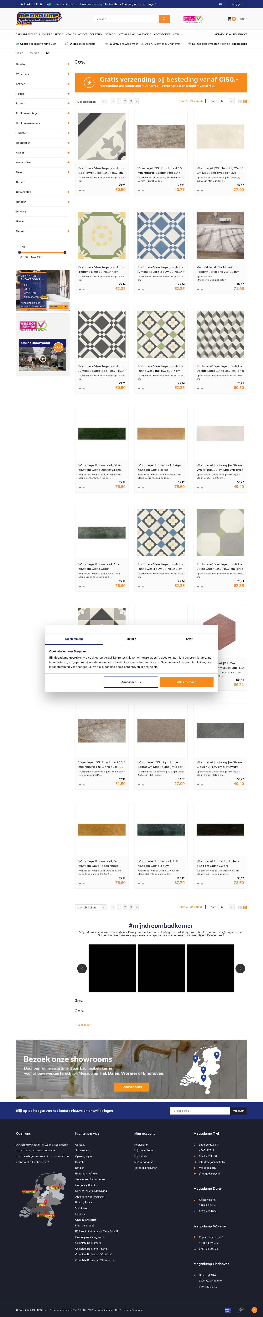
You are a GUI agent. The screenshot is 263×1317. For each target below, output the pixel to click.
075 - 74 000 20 (208, 1248)
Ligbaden (110, 34)
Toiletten (96, 34)
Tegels (59, 34)
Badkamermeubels (28, 34)
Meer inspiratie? (84, 1225)
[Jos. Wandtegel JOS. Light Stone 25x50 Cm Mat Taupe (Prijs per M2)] (161, 730)
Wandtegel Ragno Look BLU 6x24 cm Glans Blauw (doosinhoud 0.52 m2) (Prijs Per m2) (160, 863)
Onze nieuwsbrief (85, 1219)
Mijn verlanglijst (143, 1161)
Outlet (20, 182)
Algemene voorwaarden (89, 1196)
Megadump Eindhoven (211, 1264)
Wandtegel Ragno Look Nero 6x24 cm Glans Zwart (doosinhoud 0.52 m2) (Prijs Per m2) (219, 863)
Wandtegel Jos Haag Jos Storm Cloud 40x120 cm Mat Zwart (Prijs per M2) (219, 764)
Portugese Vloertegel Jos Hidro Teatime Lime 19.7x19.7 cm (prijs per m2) (101, 269)
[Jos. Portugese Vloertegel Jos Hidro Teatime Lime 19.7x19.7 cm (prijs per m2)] (102, 235)
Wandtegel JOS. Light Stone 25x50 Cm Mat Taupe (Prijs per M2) (160, 764)
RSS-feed (42, 1310)
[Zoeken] (164, 19)
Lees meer (84, 1024)
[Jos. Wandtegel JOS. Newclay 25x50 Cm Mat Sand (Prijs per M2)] (220, 136)
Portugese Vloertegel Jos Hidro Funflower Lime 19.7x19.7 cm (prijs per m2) (160, 368)
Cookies (80, 1213)
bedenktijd (82, 43)
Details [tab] (131, 638)
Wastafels (144, 34)
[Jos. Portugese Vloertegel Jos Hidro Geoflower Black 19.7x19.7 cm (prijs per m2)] (102, 136)
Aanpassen (128, 682)
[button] (112, 968)
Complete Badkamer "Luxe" (91, 1248)
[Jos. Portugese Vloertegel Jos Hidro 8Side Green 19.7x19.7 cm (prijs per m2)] (220, 532)
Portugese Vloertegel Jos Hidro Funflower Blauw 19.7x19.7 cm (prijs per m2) (160, 566)
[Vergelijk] (220, 4)
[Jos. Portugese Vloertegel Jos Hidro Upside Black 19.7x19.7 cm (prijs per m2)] (220, 334)
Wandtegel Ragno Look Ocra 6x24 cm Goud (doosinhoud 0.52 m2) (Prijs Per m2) (99, 863)
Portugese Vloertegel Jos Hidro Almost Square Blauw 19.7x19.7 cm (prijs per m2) (160, 269)
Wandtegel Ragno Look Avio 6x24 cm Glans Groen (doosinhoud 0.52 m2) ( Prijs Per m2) (101, 566)
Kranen (71, 34)
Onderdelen (23, 191)
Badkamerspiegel (27, 113)
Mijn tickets (140, 1156)
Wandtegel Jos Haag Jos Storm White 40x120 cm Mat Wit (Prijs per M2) (220, 467)
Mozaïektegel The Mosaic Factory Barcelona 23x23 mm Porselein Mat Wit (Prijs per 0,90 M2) (220, 269)
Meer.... (177, 34)
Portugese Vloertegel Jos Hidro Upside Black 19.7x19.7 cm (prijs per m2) (220, 368)
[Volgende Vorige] (137, 101)
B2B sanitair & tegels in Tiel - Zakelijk (97, 1231)
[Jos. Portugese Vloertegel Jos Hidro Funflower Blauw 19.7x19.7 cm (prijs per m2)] (161, 532)
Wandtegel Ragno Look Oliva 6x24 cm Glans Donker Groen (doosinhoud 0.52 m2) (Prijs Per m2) (101, 467)
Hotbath (21, 201)
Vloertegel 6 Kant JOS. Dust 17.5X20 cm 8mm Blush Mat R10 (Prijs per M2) (220, 665)
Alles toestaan (186, 682)
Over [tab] (189, 638)
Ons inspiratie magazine (89, 1237)
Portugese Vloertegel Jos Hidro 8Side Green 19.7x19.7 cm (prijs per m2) (220, 566)
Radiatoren (23, 142)
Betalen (80, 1167)
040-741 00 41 (208, 1286)
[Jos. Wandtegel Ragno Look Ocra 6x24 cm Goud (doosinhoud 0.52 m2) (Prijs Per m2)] (102, 829)
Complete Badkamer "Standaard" (95, 1260)
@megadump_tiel (209, 1173)
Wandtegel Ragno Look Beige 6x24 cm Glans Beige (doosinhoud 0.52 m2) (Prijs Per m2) (160, 467)
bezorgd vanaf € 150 (38, 43)
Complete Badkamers (88, 1242)
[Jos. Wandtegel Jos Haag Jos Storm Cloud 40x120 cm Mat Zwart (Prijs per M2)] (220, 730)
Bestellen (80, 1161)
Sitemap (54, 1310)
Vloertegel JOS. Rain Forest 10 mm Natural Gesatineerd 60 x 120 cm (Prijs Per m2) (159, 170)
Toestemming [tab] (73, 638)
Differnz (21, 211)
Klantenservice (236, 34)
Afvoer (83, 34)
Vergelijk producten (145, 1167)
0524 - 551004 (208, 1211)
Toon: (212, 101)
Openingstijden (84, 1156)
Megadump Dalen (208, 1188)
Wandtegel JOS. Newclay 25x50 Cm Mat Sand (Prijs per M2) (220, 170)
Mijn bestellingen (144, 1150)
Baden (20, 103)
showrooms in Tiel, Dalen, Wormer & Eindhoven (145, 43)
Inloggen (237, 4)
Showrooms (82, 1150)
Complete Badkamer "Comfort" (93, 1254)
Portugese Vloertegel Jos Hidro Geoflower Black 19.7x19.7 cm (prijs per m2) (101, 170)
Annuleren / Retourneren (90, 1179)
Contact (80, 1144)
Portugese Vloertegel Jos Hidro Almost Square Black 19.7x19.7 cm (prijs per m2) (101, 368)
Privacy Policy (83, 1202)
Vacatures (81, 1208)
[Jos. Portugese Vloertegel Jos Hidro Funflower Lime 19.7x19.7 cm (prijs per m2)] (161, 334)
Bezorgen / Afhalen (86, 1173)
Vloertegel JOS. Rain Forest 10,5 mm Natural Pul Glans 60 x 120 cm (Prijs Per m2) (101, 764)
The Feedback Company (128, 1310)
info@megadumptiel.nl (212, 1161)
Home (19, 52)
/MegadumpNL (207, 1167)
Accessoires (162, 34)
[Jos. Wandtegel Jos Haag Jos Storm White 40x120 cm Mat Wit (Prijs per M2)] (220, 433)
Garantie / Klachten (86, 1185)
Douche (47, 34)
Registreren (141, 1144)
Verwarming (127, 34)
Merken (219, 34)
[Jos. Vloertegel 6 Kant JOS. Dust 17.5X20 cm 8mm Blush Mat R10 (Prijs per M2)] (220, 631)
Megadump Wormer (210, 1226)
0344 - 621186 (33, 4)
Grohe (20, 221)
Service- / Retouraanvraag (91, 1190)
